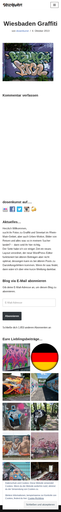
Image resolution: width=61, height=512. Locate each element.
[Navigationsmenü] (54, 5)
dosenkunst (22, 31)
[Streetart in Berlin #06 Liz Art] (16, 417)
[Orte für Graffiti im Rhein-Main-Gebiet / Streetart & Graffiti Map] (16, 357)
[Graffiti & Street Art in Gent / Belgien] (16, 446)
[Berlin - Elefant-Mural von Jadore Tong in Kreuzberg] (16, 476)
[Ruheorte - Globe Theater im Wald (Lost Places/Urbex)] (44, 476)
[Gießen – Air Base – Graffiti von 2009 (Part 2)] (44, 387)
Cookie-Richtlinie (36, 498)
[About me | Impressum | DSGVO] (44, 357)
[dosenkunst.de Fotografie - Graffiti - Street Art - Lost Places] (13, 4)
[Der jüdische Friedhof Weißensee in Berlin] (44, 417)
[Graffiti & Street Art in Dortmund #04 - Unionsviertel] (44, 446)
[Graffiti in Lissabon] (16, 387)
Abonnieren (12, 316)
